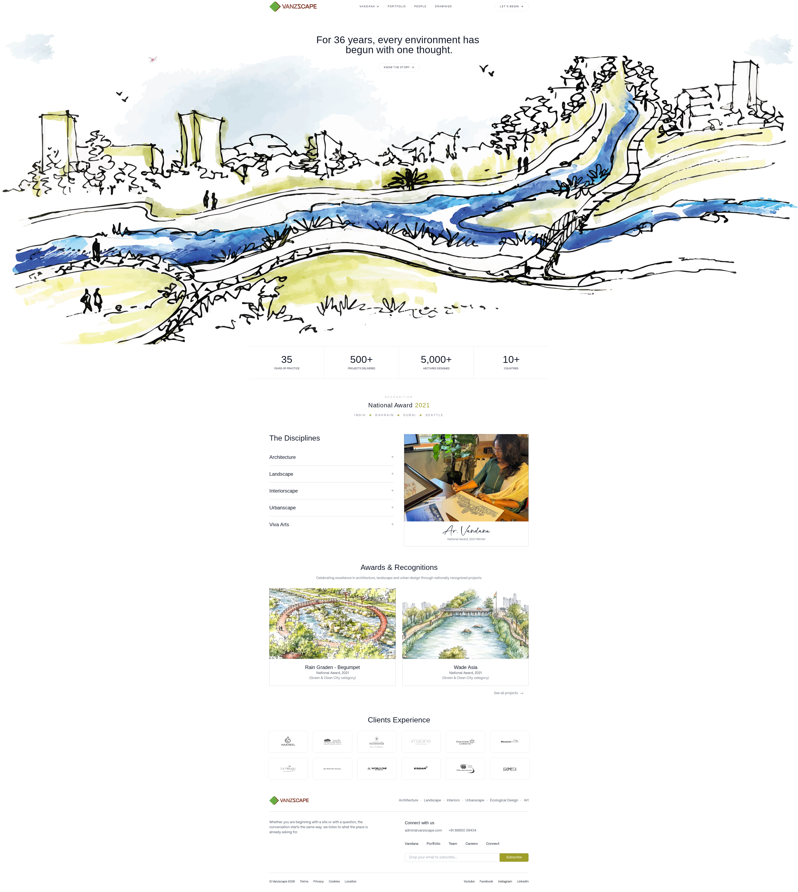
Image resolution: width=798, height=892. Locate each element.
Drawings (443, 6)
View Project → (332, 623)
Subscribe (514, 857)
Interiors (453, 800)
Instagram (505, 881)
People (420, 6)
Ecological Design (504, 800)
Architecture (408, 800)
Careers (472, 843)
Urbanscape (475, 800)
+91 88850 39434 (462, 830)
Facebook (486, 881)
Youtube (469, 881)
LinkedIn (523, 881)
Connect (492, 843)
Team (453, 843)
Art (526, 800)
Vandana (411, 843)
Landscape (432, 800)
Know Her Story (466, 478)
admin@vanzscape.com (423, 830)
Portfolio (397, 6)
